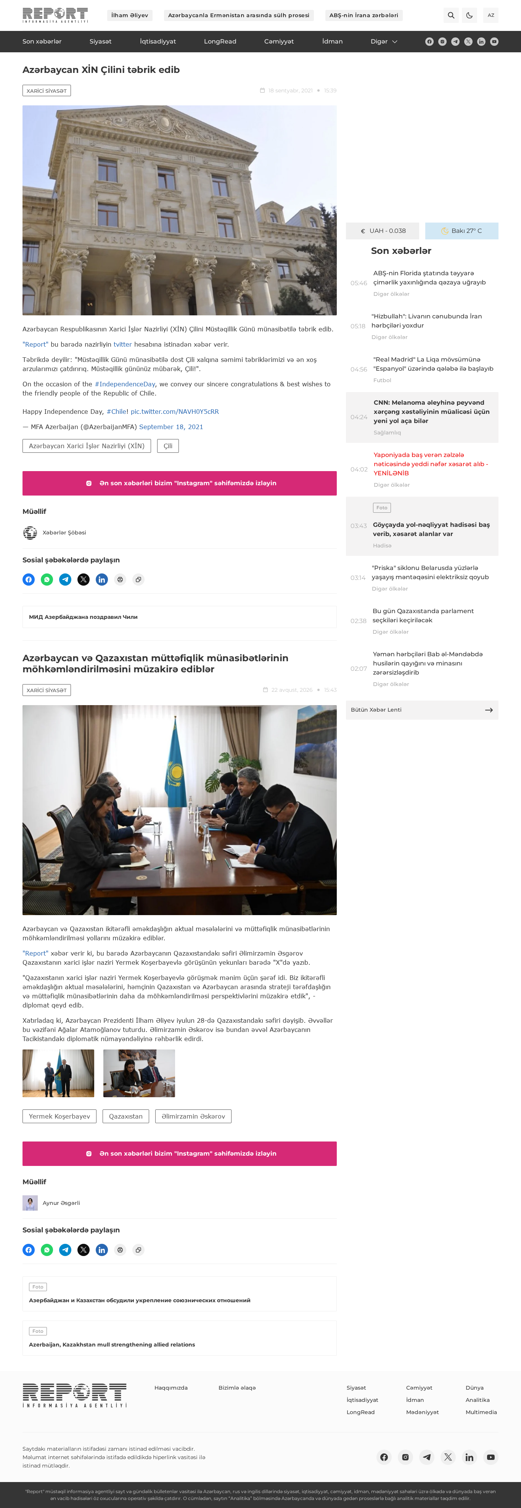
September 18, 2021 (171, 426)
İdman (415, 1400)
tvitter (123, 344)
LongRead (361, 1412)
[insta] (442, 41)
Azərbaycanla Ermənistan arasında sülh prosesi (239, 15)
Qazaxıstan (126, 1116)
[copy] (138, 579)
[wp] (47, 579)
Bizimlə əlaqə (237, 1387)
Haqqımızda (171, 1387)
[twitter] (468, 41)
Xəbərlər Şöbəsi (64, 532)
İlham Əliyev (129, 15)
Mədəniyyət (422, 1412)
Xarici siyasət (47, 91)
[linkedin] (481, 41)
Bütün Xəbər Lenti (376, 709)
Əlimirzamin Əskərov (193, 1116)
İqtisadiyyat (362, 1400)
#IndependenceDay (125, 383)
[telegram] (455, 41)
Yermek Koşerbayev (59, 1116)
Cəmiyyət (419, 1387)
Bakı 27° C (467, 230)
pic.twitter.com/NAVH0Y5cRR (175, 411)
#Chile (116, 411)
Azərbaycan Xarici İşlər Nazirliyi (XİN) (87, 445)
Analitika (478, 1400)
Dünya (475, 1387)
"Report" (35, 344)
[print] (120, 579)
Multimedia (481, 1412)
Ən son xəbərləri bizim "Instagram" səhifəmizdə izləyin (188, 483)
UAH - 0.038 (388, 230)
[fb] (429, 41)
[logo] (55, 15)
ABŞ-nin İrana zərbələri (364, 15)
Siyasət (356, 1387)
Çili (168, 445)
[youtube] (494, 41)
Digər (379, 41)
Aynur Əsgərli (61, 1203)
